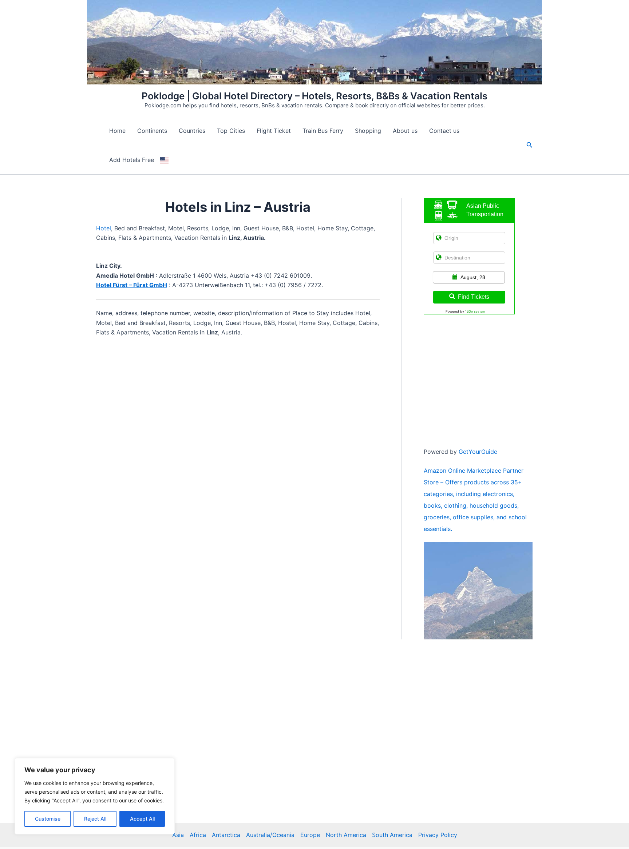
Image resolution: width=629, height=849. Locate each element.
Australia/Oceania (270, 834)
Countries (192, 130)
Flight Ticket (274, 130)
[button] (529, 145)
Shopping (368, 130)
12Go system (475, 311)
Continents (152, 130)
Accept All (142, 819)
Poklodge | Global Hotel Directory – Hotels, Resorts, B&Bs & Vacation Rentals (314, 96)
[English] (164, 159)
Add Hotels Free (131, 159)
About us (405, 130)
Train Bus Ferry (322, 130)
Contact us (444, 130)
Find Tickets (473, 297)
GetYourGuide (478, 451)
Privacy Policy (437, 834)
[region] (95, 796)
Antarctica (226, 834)
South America (392, 834)
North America (346, 834)
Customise (47, 819)
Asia (178, 834)
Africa (198, 834)
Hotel (103, 228)
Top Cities (231, 130)
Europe (310, 834)
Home (117, 130)
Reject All (95, 819)
